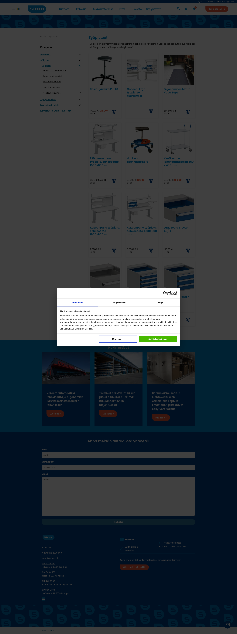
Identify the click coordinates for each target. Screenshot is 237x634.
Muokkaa (116, 339)
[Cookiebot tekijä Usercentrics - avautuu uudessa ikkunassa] (165, 293)
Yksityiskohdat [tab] (118, 302)
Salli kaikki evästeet (157, 339)
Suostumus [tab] (77, 302)
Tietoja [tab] (159, 302)
